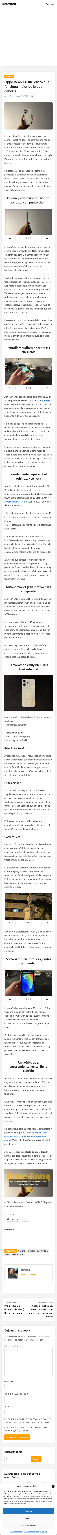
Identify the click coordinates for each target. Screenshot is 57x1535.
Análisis (21, 1251)
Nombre (9, 1381)
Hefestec (9, 4)
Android (31, 1251)
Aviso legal (43, 1532)
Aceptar (28, 1511)
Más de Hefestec (28, 1274)
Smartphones (18, 1255)
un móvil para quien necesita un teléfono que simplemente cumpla (25, 1136)
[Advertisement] (28, 37)
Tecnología (9, 76)
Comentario (12, 1346)
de (28, 238)
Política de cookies (16, 1532)
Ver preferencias (28, 1525)
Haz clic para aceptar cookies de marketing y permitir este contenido (28, 1183)
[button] (53, 1486)
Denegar (28, 1518)
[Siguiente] (46, 238)
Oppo (7, 1255)
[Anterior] (10, 238)
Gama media (42, 1251)
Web (6, 1406)
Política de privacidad (31, 1532)
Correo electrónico (16, 1394)
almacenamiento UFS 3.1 (16, 501)
